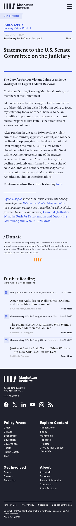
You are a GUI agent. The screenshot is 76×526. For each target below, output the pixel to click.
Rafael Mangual (13, 198)
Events (8, 472)
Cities (7, 427)
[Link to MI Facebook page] (6, 406)
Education (10, 439)
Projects (44, 443)
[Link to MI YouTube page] (32, 405)
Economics (10, 435)
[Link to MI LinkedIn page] (23, 406)
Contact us (46, 484)
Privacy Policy (27, 504)
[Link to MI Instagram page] (41, 406)
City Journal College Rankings (51, 449)
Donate (14, 236)
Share (68, 38)
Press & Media (48, 488)
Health (7, 447)
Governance (11, 443)
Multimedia (46, 435)
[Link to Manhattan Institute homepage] (20, 381)
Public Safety (14, 24)
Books (43, 431)
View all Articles (11, 15)
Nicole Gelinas (21, 356)
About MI (45, 472)
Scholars (45, 476)
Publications (47, 427)
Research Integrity (50, 480)
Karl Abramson (33, 308)
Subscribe (9, 480)
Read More (66, 308)
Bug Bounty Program (62, 504)
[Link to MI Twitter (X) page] (15, 406)
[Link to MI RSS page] (50, 406)
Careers (8, 476)
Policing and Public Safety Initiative (44, 203)
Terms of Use (10, 504)
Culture (8, 431)
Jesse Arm (18, 308)
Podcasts (45, 439)
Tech (6, 456)
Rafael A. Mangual (31, 38)
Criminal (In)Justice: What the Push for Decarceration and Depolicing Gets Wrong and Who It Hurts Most (37, 216)
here (59, 184)
